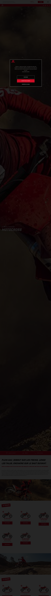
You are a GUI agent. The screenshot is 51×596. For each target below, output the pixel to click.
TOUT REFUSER (26, 77)
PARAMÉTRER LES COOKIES (26, 84)
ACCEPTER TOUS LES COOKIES (26, 80)
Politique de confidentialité (24, 71)
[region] (26, 73)
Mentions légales (28, 71)
